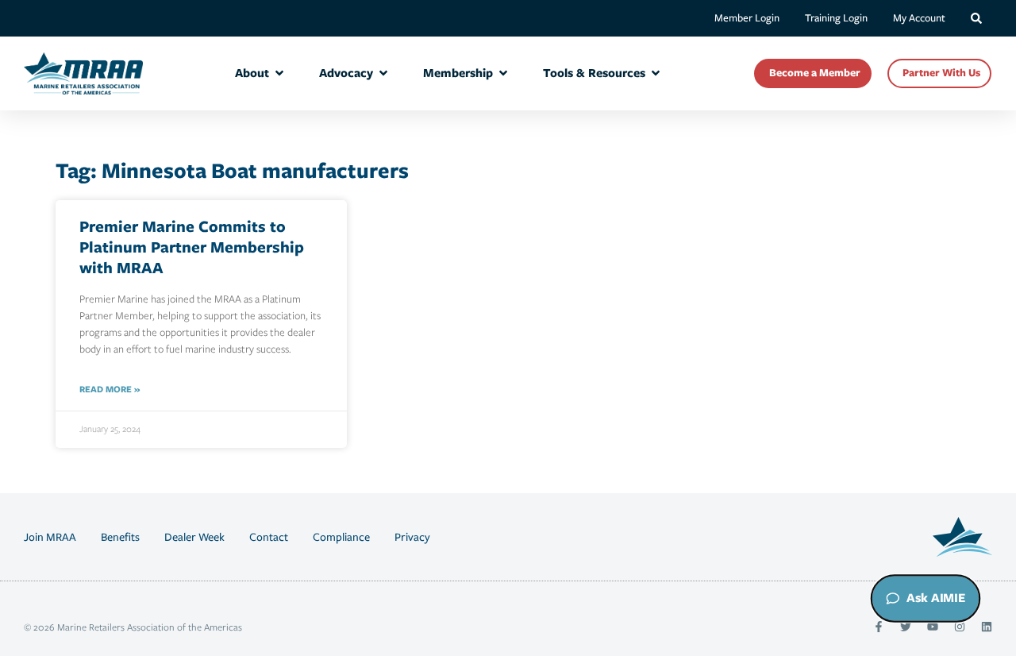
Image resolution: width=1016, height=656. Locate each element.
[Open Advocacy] (383, 73)
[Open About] (279, 73)
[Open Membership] (503, 73)
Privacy (412, 537)
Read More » (109, 389)
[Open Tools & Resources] (655, 73)
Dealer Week (194, 537)
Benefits (120, 537)
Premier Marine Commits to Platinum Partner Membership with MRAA (191, 247)
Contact (268, 537)
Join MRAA (50, 537)
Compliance (341, 537)
